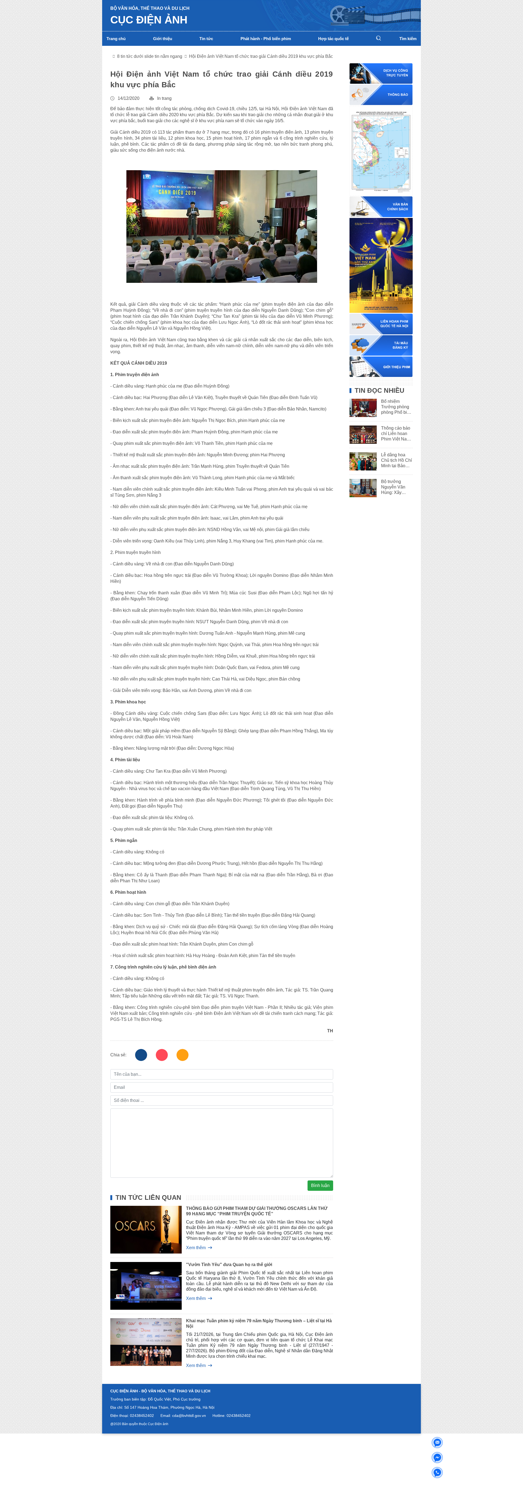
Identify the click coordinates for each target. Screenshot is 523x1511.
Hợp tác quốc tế (333, 38)
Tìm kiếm (407, 38)
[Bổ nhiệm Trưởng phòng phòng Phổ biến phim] (361, 408)
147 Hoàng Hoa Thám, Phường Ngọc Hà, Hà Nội (172, 1407)
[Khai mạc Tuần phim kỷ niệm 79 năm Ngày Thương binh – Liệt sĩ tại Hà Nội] (142, 1343)
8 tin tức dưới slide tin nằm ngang (149, 56)
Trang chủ (116, 38)
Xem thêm (196, 1247)
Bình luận (320, 1185)
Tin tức (206, 38)
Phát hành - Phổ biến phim (266, 38)
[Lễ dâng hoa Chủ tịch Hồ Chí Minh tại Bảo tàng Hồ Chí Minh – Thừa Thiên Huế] (361, 461)
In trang (164, 98)
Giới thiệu (162, 38)
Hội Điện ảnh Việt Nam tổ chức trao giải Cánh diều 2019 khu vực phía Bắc (261, 56)
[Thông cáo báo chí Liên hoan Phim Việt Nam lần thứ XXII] (361, 434)
